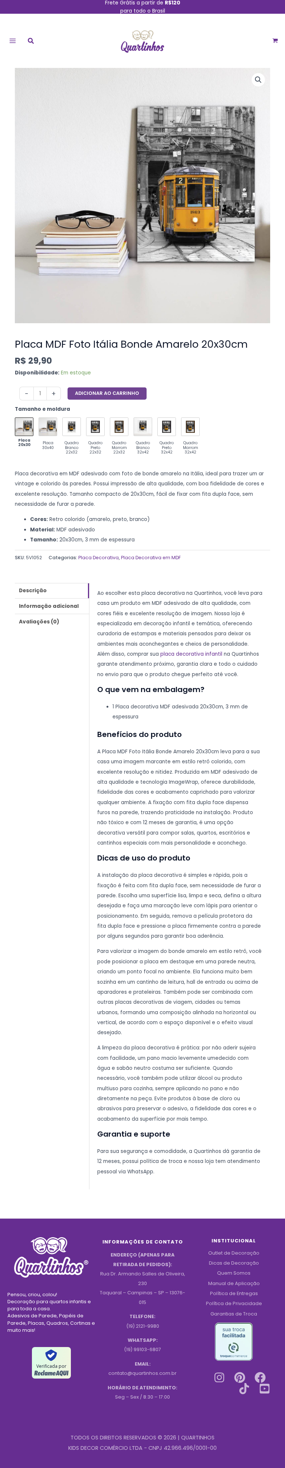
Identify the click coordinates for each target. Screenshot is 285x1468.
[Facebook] (260, 1377)
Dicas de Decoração (234, 1263)
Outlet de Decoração (233, 1253)
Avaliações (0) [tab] (39, 621)
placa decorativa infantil (191, 654)
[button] (31, 41)
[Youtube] (264, 1388)
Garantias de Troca (233, 1314)
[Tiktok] (244, 1388)
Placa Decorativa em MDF (151, 557)
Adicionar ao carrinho (107, 393)
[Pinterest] (239, 1377)
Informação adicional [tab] (49, 606)
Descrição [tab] (33, 590)
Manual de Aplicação (234, 1283)
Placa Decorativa (98, 557)
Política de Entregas (234, 1293)
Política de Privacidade (234, 1303)
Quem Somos (233, 1273)
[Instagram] (219, 1377)
